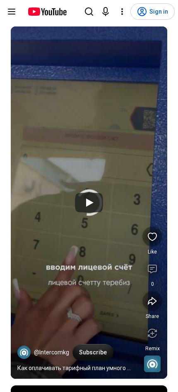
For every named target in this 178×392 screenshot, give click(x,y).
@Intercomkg (51, 352)
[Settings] (122, 12)
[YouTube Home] (47, 11)
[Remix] (152, 333)
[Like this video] (152, 236)
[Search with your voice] (105, 11)
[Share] (152, 301)
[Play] (89, 203)
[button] (24, 352)
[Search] (89, 12)
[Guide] (12, 12)
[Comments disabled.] (152, 269)
